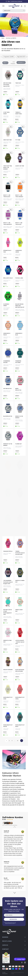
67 (17, 740)
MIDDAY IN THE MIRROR (19, 417)
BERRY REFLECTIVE (18, 389)
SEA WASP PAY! (19, 500)
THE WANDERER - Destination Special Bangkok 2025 (8, 582)
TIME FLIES (18, 83)
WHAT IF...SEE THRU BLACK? (6, 196)
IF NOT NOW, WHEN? (6, 113)
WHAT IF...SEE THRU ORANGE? (19, 196)
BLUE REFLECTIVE (7, 416)
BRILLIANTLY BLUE (8, 278)
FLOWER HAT (18, 443)
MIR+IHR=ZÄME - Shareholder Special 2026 (7, 84)
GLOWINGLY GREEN (6, 305)
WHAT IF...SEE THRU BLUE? (18, 223)
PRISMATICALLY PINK (7, 251)
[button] (25, 6)
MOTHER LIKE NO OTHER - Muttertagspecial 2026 (7, 612)
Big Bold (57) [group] (21, 56)
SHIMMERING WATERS (6, 361)
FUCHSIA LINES (19, 278)
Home (3, 38)
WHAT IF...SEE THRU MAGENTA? (7, 223)
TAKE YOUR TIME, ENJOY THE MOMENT (7, 167)
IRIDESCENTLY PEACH (6, 334)
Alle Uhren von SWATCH (11, 38)
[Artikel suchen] (23, 10)
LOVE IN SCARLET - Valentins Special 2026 (19, 642)
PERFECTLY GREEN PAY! (19, 581)
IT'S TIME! (17, 139)
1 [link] (6, 740)
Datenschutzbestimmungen (10, 923)
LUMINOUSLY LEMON (18, 251)
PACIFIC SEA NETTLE (6, 473)
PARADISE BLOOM (19, 526)
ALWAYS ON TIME (19, 165)
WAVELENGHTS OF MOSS (19, 725)
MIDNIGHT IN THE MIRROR (7, 444)
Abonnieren (13, 919)
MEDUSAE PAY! (7, 526)
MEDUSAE (5, 500)
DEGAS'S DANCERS (8, 669)
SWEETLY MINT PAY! (19, 610)
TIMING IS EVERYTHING (18, 113)
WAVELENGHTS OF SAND (7, 698)
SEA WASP (18, 473)
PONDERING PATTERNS (18, 361)
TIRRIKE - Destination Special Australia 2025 (20, 553)
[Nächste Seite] (21, 740)
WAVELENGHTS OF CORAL (19, 698)
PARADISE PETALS (7, 551)
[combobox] (14, 10)
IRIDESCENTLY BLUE (18, 334)
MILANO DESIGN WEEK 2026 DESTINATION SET (19, 306)
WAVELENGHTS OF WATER (7, 725)
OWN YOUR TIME (7, 139)
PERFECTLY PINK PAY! (7, 641)
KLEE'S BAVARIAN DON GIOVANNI (19, 670)
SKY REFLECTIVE (7, 388)
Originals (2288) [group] (9, 56)
